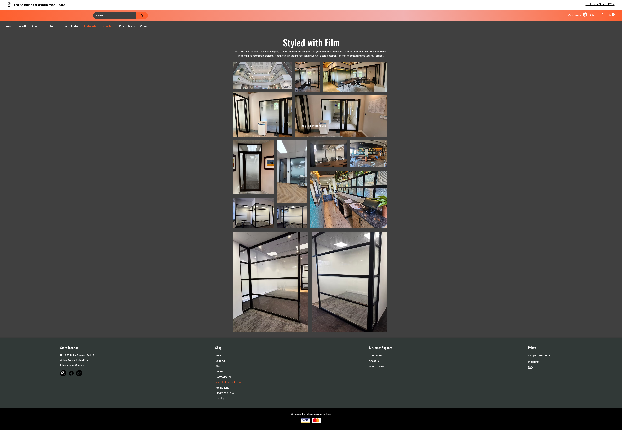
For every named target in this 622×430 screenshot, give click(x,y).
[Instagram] (63, 373)
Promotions (222, 387)
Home (218, 355)
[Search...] (142, 15)
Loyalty (219, 398)
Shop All (220, 360)
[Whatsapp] (79, 373)
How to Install (223, 376)
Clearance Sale (224, 393)
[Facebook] (71, 373)
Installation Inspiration (228, 382)
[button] (612, 14)
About (218, 366)
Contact (220, 371)
